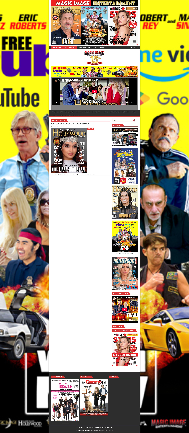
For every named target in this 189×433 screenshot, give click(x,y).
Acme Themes (109, 430)
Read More (90, 128)
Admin (63, 126)
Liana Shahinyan (74, 174)
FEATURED (54, 174)
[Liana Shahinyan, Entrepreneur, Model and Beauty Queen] (69, 128)
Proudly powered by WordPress (84, 430)
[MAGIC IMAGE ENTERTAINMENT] (94, 45)
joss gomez (67, 174)
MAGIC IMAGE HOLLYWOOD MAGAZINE (86, 174)
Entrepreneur (62, 174)
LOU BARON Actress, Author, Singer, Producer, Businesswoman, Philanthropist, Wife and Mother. (103, 47)
